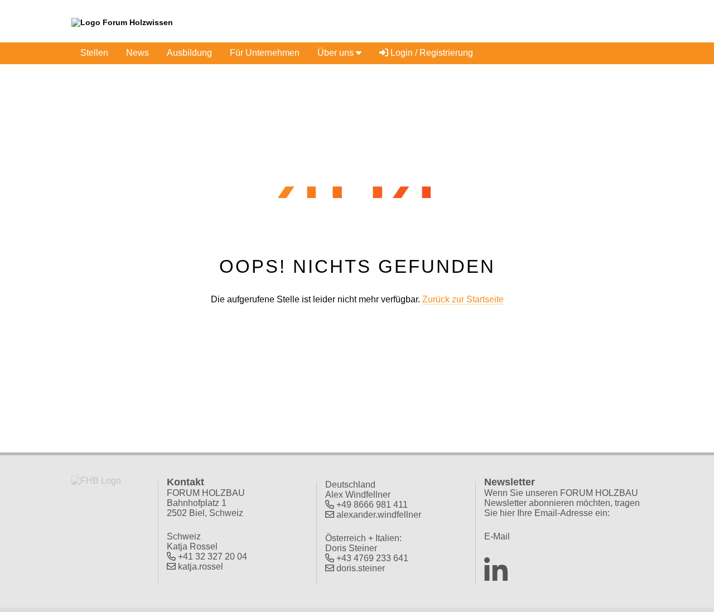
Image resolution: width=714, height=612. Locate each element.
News (137, 52)
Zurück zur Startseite (463, 299)
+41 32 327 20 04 (212, 556)
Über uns (336, 52)
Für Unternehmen (265, 52)
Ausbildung (189, 52)
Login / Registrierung (430, 52)
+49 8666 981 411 (372, 504)
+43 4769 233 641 (372, 558)
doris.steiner (360, 568)
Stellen (94, 52)
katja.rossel (200, 566)
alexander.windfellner (378, 514)
